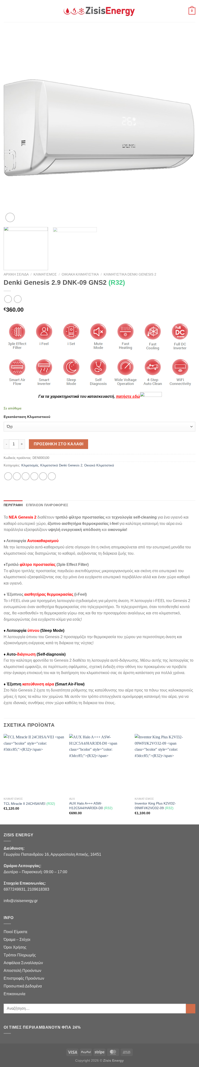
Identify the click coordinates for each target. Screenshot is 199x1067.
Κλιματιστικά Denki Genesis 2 (130, 274)
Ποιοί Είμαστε (15, 932)
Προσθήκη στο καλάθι (58, 444)
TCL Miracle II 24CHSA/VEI (29, 804)
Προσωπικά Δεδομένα (23, 986)
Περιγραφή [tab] (13, 505)
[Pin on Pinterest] (43, 476)
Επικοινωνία (14, 994)
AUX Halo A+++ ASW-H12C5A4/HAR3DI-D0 (91, 805)
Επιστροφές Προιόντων (24, 978)
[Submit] (190, 1008)
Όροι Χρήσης (15, 947)
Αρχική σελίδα (16, 274)
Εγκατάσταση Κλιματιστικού (27, 417)
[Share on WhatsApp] (8, 476)
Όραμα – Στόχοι (17, 939)
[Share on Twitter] (26, 476)
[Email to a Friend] (34, 476)
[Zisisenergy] (99, 11)
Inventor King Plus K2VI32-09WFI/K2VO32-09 (155, 805)
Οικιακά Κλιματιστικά (80, 274)
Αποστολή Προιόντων (22, 971)
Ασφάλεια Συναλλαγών (23, 963)
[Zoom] (10, 217)
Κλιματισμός (45, 274)
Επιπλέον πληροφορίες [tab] (47, 505)
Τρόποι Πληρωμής (20, 955)
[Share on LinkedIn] (52, 476)
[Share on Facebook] (17, 476)
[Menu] (6, 11)
